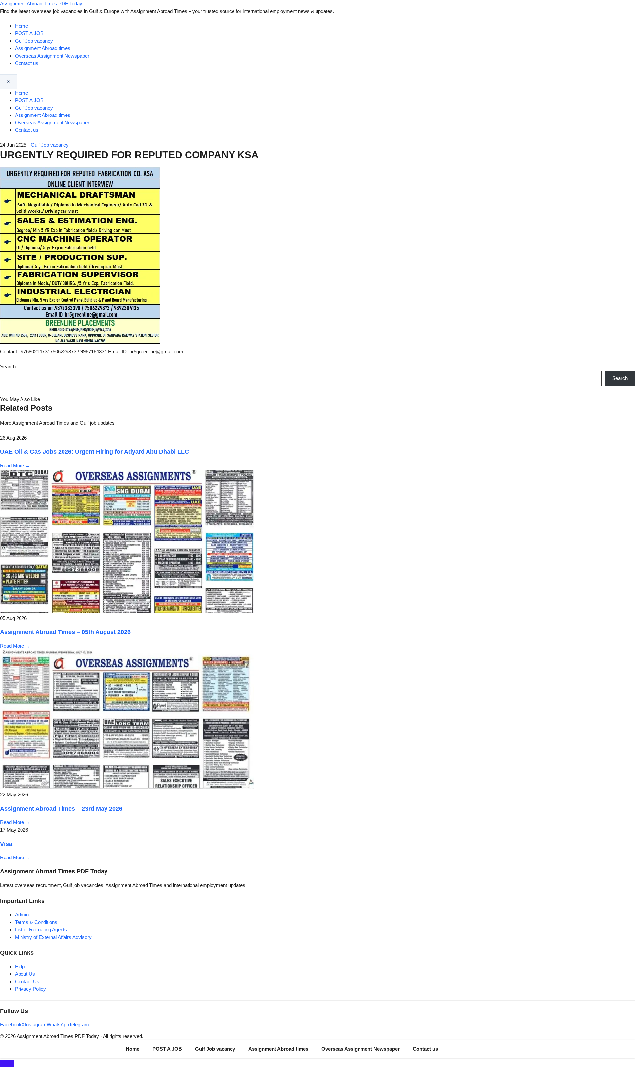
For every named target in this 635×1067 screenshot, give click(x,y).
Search (8, 366)
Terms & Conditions (36, 922)
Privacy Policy (30, 989)
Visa (6, 844)
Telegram (79, 1024)
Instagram (36, 1024)
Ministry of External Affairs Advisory (53, 937)
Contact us (26, 63)
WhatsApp (58, 1024)
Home (21, 26)
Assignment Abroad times (42, 48)
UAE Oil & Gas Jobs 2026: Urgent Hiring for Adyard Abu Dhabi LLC (94, 451)
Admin (22, 914)
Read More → (15, 465)
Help (20, 966)
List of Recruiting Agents (41, 929)
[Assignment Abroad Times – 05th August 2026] (127, 611)
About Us (25, 974)
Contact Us (27, 981)
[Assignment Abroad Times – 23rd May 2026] (127, 787)
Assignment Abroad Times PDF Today (41, 3)
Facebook (10, 1024)
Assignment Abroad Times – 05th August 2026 (65, 632)
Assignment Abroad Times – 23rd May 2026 (61, 808)
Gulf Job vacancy (34, 41)
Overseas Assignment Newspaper (52, 56)
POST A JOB (29, 33)
